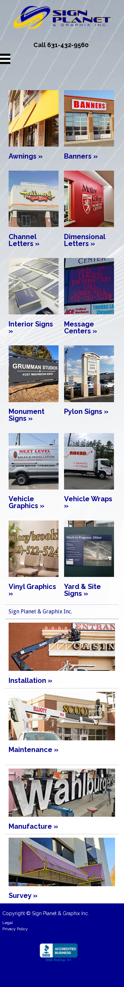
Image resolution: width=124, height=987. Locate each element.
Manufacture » (33, 826)
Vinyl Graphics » (32, 590)
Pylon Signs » (86, 411)
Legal (7, 922)
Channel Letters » (24, 240)
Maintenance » (34, 749)
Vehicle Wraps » (88, 502)
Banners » (81, 156)
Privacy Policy (15, 928)
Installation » (30, 680)
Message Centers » (80, 327)
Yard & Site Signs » (82, 590)
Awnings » (26, 156)
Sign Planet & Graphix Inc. (40, 611)
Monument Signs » (26, 414)
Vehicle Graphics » (26, 502)
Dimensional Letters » (84, 240)
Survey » (23, 895)
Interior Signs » (31, 327)
